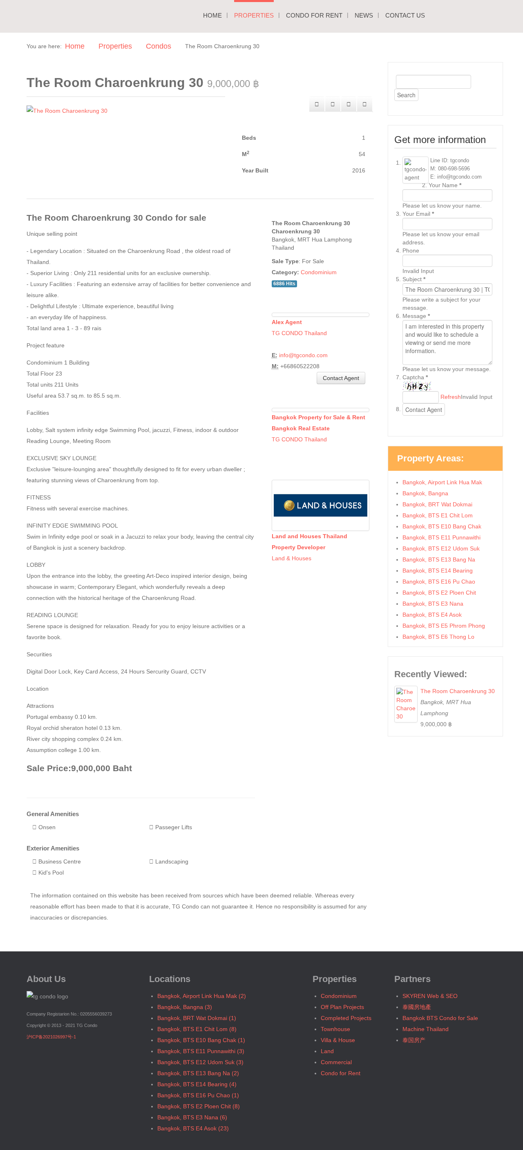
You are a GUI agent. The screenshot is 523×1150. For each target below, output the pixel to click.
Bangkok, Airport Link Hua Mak (442, 482)
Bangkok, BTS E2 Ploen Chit (439, 592)
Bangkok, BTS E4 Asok (432, 614)
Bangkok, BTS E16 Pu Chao (438, 581)
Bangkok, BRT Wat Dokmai (437, 504)
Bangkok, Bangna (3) (184, 1007)
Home (212, 15)
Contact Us (405, 15)
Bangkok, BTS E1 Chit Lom (437, 515)
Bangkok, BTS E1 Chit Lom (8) (197, 1029)
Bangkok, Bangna (425, 493)
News (364, 15)
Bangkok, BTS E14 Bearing (437, 570)
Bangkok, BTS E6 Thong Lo (438, 636)
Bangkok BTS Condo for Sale (440, 1018)
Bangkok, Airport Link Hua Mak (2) (201, 996)
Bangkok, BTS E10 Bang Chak (441, 526)
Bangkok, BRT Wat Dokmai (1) (196, 1018)
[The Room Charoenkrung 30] (67, 110)
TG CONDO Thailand (299, 333)
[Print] (316, 104)
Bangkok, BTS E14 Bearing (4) (197, 1084)
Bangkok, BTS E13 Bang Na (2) (198, 1073)
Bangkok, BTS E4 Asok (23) (193, 1128)
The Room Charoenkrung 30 (457, 691)
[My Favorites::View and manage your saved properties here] (364, 104)
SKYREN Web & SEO (430, 996)
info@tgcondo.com (303, 355)
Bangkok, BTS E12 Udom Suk (441, 548)
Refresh (450, 397)
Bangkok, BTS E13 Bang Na (438, 559)
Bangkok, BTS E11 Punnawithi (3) (200, 1051)
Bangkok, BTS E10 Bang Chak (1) (201, 1040)
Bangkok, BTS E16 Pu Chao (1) (198, 1095)
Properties (254, 15)
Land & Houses (291, 558)
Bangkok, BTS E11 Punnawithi (441, 537)
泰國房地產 (416, 1007)
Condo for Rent (314, 15)
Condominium (319, 272)
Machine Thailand (425, 1029)
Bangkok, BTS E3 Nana (432, 603)
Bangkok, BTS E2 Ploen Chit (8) (198, 1106)
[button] (332, 104)
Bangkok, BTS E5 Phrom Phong (443, 625)
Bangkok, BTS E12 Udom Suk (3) (200, 1062)
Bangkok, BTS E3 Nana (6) (192, 1117)
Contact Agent (341, 378)
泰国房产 (413, 1040)
